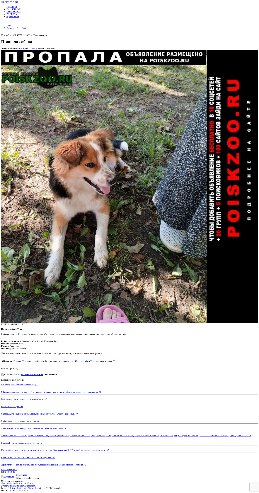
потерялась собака (104, 361)
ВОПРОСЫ (11, 14)
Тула (30, 35)
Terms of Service (35, 488)
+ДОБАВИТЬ (12, 16)
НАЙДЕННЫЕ (13, 9)
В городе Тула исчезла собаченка (28, 361)
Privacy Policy (16, 488)
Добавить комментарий (31, 374)
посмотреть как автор (27, 48)
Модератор (21, 475)
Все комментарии (9, 469)
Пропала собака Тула (84, 361)
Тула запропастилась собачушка (59, 361)
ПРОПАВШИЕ (13, 12)
